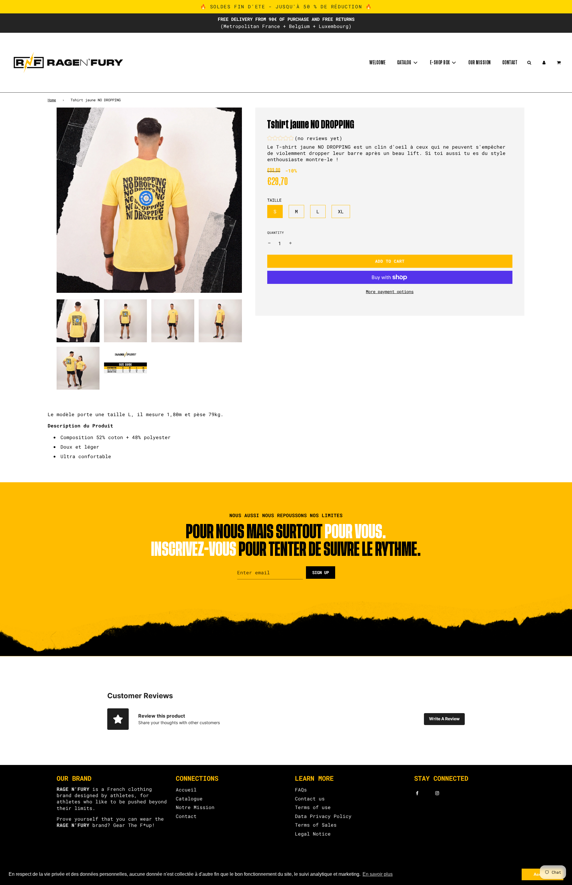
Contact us (310, 798)
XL (341, 211)
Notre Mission (195, 807)
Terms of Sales (316, 825)
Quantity (275, 232)
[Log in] (544, 62)
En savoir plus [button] (378, 874)
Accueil (186, 789)
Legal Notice (313, 833)
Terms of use (313, 807)
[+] (290, 243)
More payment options (390, 291)
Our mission (479, 62)
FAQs (301, 789)
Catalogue (189, 798)
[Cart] (559, 62)
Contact (509, 62)
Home (52, 99)
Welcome (377, 62)
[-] (269, 243)
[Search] (529, 62)
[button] (304, 139)
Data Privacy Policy (323, 816)
